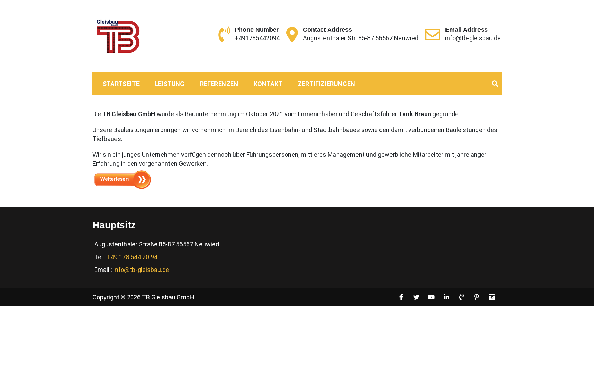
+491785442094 (257, 38)
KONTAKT (268, 83)
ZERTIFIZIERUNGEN (326, 83)
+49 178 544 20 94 (132, 257)
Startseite (121, 83)
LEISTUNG (170, 83)
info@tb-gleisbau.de (473, 38)
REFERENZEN (219, 83)
